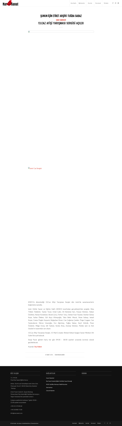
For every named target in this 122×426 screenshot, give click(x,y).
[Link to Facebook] (113, 3)
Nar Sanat (19, 423)
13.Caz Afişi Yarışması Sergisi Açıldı (61, 23)
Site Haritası (49, 387)
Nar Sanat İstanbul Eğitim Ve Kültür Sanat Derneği (59, 381)
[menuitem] (73, 3)
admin (62, 355)
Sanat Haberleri (61, 20)
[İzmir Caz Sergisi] (61, 97)
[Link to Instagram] (115, 3)
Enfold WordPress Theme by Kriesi (30, 423)
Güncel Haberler (50, 390)
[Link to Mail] (118, 3)
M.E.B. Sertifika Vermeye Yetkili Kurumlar (56, 384)
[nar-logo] (11, 3)
